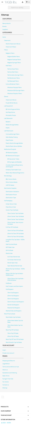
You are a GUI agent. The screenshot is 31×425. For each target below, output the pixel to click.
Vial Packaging (8, 201)
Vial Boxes (9, 283)
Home (4, 37)
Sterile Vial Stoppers (13, 305)
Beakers (8, 122)
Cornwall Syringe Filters (12, 134)
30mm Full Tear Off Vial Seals (15, 236)
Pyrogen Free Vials (7, 379)
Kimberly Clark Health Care (13, 170)
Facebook (2, 397)
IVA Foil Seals (9, 250)
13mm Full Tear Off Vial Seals (15, 230)
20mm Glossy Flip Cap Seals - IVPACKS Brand (15, 279)
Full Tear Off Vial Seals (12, 227)
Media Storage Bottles (12, 125)
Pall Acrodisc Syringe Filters (15, 75)
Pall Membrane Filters (13, 78)
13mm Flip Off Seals (12, 333)
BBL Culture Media (11, 179)
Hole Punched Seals (11, 244)
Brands (4, 26)
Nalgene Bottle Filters (13, 56)
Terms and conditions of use (10, 367)
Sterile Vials (9, 253)
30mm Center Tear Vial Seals (15, 219)
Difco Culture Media (11, 182)
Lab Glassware (8, 118)
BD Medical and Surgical (12, 155)
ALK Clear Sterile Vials (13, 257)
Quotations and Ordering (9, 373)
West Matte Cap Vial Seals (13, 317)
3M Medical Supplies (11, 152)
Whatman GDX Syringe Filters (15, 90)
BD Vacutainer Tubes (13, 159)
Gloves (6, 96)
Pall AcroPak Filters (12, 72)
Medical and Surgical (10, 149)
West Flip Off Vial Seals (12, 330)
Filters (6, 50)
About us (5, 370)
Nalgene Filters (10, 53)
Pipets (8, 128)
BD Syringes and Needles (14, 162)
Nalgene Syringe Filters (14, 62)
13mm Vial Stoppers (13, 293)
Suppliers (5, 29)
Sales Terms (5, 376)
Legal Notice (6, 364)
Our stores (5, 382)
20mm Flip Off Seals (13, 336)
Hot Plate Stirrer (10, 112)
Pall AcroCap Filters (13, 69)
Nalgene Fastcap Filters (14, 59)
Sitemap (4, 388)
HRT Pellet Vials (10, 247)
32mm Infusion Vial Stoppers (15, 302)
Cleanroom (7, 40)
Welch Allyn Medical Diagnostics (15, 173)
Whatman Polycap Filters (14, 87)
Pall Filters (9, 65)
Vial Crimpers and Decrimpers (14, 286)
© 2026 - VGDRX (6, 423)
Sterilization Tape (11, 197)
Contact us (5, 385)
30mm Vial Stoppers (13, 299)
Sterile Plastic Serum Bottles (14, 146)
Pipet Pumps (9, 140)
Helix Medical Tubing (12, 137)
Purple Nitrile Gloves (11, 103)
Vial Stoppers (9, 289)
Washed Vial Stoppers (13, 308)
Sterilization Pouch (11, 194)
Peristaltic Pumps (11, 115)
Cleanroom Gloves (11, 100)
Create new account (8, 353)
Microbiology (8, 176)
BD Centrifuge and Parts (13, 109)
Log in (4, 350)
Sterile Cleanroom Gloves (13, 44)
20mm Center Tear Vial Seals (15, 216)
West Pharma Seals (9, 314)
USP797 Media (10, 185)
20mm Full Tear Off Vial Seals (15, 233)
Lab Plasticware (8, 131)
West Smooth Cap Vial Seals (14, 342)
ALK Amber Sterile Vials (14, 260)
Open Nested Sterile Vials (14, 266)
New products (6, 23)
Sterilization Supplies (10, 188)
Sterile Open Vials (12, 263)
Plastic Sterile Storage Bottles (14, 143)
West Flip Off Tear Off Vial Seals (15, 339)
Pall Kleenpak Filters (13, 81)
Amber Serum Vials (11, 204)
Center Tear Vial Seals (12, 210)
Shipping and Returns (8, 361)
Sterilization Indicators (12, 191)
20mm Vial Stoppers (13, 296)
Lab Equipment (8, 106)
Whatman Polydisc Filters (14, 93)
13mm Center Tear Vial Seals (15, 213)
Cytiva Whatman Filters (12, 84)
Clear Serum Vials (11, 207)
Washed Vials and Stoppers (13, 311)
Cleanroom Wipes (11, 47)
